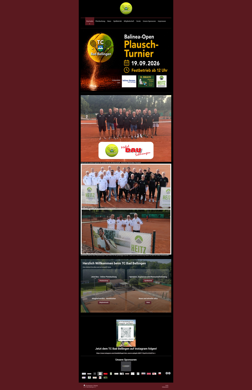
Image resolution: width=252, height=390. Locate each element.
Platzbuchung (104, 281)
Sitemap (96, 385)
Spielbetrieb (148, 281)
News (148, 302)
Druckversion (89, 385)
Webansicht (165, 387)
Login (166, 385)
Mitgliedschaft (103, 302)
